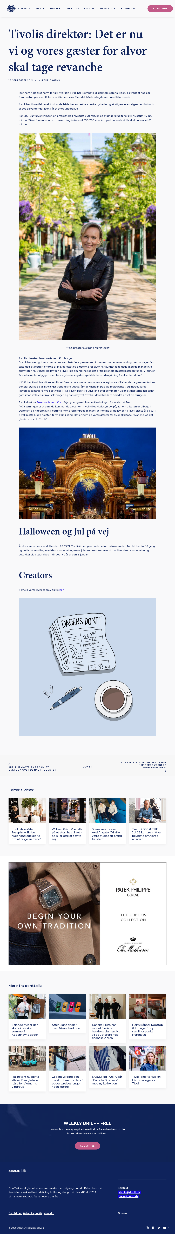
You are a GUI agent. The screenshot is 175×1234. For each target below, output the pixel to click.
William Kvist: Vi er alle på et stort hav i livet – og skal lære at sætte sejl (67, 834)
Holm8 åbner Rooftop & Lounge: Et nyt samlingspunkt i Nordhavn (147, 1030)
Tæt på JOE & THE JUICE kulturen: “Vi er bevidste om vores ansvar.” (146, 834)
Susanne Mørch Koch (50, 402)
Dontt (87, 766)
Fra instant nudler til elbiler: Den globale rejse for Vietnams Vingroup (25, 1081)
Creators (72, 8)
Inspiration (107, 8)
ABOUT (40, 8)
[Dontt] (10, 8)
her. (62, 590)
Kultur (89, 8)
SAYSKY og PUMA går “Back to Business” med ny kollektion (107, 1080)
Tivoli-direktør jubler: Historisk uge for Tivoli (146, 1080)
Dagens (55, 80)
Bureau (122, 1213)
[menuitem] (24, 8)
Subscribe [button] (87, 1146)
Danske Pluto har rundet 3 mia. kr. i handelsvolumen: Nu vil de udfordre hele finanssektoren (106, 1031)
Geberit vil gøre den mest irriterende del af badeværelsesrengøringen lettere (67, 1081)
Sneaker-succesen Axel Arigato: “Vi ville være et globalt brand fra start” (107, 834)
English (55, 8)
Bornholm (128, 8)
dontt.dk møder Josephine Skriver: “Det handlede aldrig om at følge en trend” (26, 834)
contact (24, 8)
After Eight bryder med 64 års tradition (66, 1026)
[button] (27, 810)
